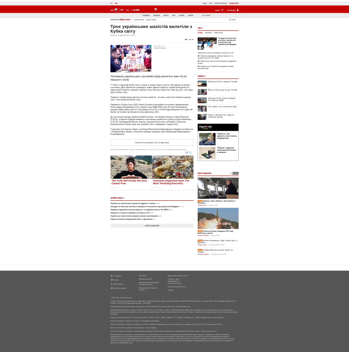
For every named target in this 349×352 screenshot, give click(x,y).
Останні (200, 33)
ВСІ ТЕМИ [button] (232, 20)
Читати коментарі (152, 225)
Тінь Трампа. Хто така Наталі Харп (222, 107)
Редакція (171, 290)
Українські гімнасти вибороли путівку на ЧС (132, 213)
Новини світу (202, 205)
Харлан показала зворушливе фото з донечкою (133, 219)
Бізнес (181, 15)
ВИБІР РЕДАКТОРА (204, 173)
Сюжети (201, 76)
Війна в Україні (151, 20)
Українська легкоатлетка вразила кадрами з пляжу (135, 203)
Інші (199, 28)
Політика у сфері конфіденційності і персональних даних (175, 281)
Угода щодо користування (177, 286)
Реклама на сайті (145, 279)
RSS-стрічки (118, 284)
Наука (190, 15)
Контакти (142, 276)
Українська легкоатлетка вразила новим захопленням (135, 216)
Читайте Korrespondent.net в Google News (152, 143)
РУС (111, 3)
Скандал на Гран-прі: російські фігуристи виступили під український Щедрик (147, 206)
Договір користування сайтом (178, 275)
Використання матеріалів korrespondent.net (149, 284)
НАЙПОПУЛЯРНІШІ (221, 3)
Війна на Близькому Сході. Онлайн (222, 90)
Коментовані (218, 33)
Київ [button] (112, 10)
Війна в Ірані (137, 19)
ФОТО (211, 3)
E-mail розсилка (120, 288)
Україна (156, 15)
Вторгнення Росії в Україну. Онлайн (222, 82)
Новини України (203, 235)
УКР (116, 3)
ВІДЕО (205, 3)
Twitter (116, 280)
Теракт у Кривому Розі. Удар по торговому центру (221, 116)
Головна (146, 15)
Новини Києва (139, 20)
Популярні (208, 33)
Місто (166, 15)
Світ (173, 15)
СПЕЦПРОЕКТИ (234, 3)
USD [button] (127, 10)
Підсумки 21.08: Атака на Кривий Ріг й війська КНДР (221, 99)
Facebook (117, 276)
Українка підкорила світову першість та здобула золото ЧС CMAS (141, 210)
